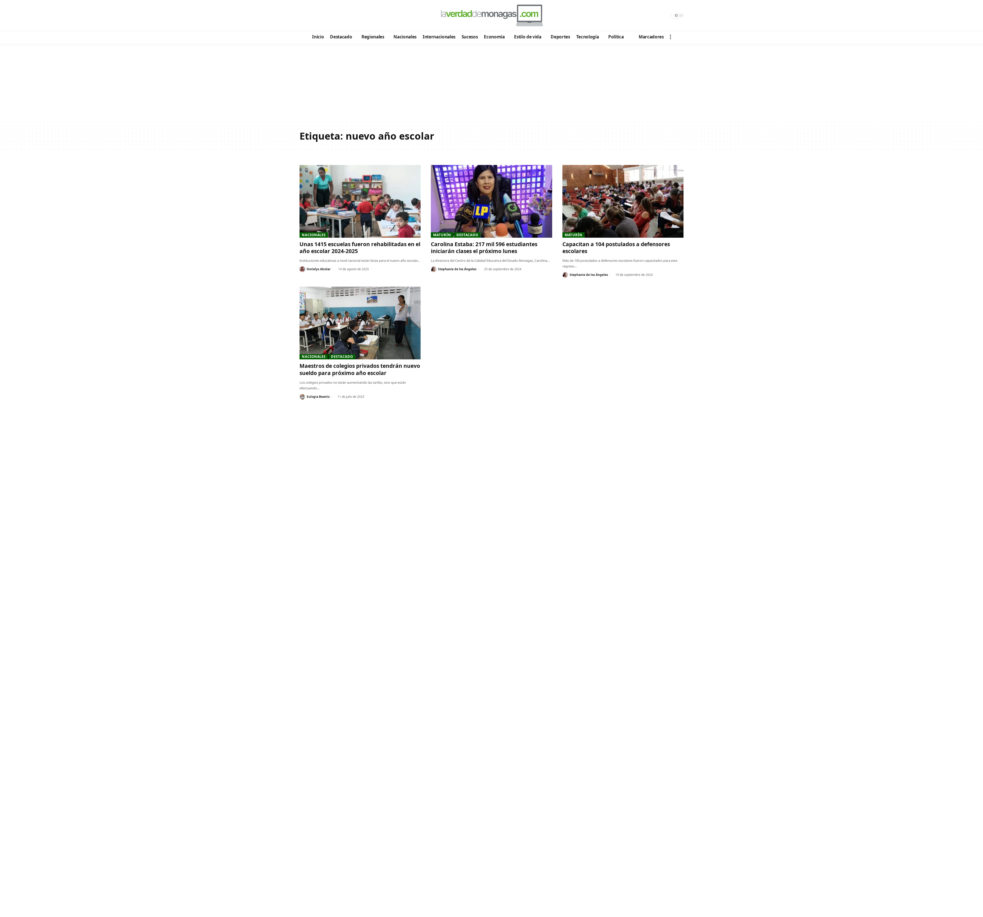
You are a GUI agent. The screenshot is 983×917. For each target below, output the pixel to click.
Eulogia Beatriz (318, 396)
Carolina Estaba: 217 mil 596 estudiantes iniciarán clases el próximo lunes (484, 248)
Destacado (467, 235)
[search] (665, 15)
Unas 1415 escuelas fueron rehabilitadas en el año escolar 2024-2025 (360, 248)
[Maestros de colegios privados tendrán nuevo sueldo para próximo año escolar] (360, 323)
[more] (670, 37)
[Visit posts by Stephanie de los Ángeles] (433, 269)
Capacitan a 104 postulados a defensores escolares (616, 248)
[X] (311, 15)
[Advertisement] (491, 81)
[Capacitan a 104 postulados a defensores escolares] (622, 201)
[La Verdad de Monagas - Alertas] (491, 15)
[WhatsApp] (338, 15)
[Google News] (318, 15)
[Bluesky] (352, 15)
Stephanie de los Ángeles (457, 269)
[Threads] (345, 15)
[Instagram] (325, 15)
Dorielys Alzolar (318, 269)
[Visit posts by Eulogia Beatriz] (302, 397)
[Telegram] (331, 15)
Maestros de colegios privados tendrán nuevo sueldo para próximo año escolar (360, 369)
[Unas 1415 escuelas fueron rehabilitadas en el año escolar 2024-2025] (360, 201)
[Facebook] (304, 15)
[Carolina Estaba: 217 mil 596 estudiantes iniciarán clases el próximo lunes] (491, 201)
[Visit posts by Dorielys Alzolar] (302, 269)
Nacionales (314, 235)
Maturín (442, 235)
